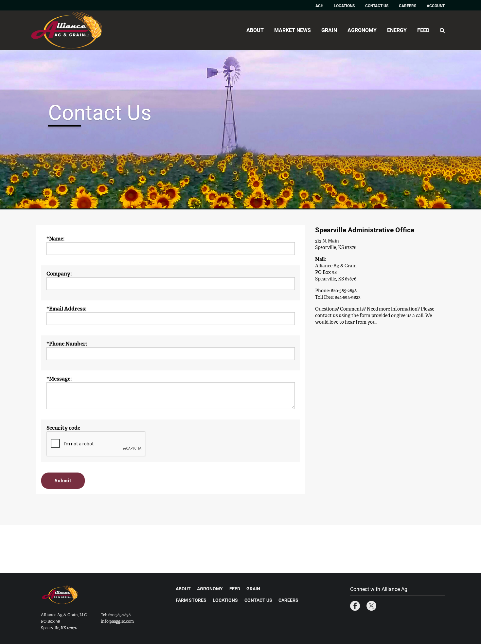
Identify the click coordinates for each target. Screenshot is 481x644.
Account (436, 5)
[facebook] (355, 606)
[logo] (60, 598)
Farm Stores (191, 600)
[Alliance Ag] (72, 30)
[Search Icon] (442, 30)
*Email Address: (66, 309)
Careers (407, 5)
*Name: (55, 239)
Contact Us (376, 5)
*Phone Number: (66, 344)
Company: (59, 274)
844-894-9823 (348, 297)
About (255, 30)
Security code (63, 428)
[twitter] (371, 606)
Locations (344, 5)
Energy (397, 30)
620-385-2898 (344, 291)
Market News (292, 30)
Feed (423, 30)
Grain (329, 30)
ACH (319, 5)
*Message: (59, 379)
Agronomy (362, 30)
